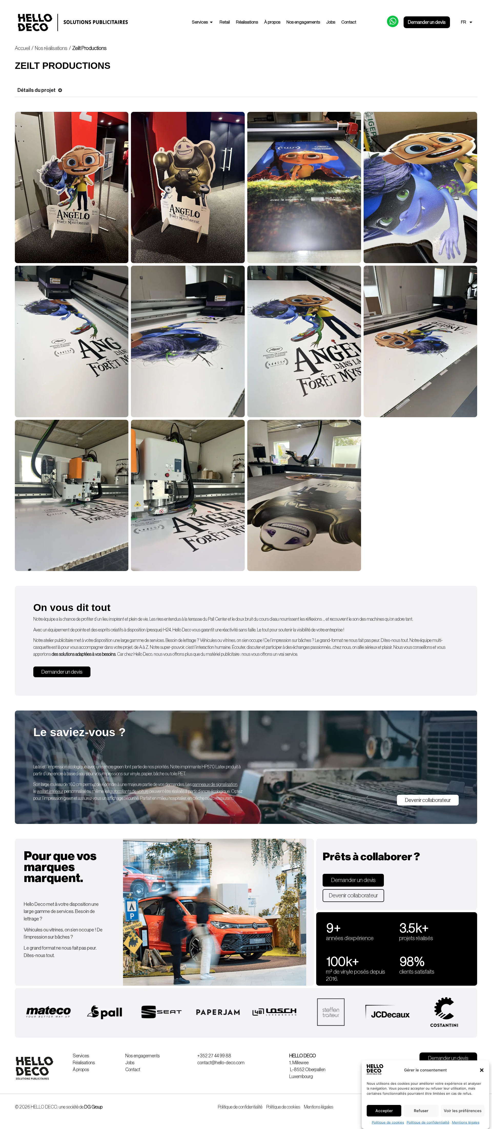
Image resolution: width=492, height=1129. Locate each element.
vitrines (229, 640)
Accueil (22, 48)
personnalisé (61, 791)
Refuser (421, 1110)
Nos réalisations (51, 48)
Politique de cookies (388, 1122)
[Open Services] (211, 22)
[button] (481, 1070)
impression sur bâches (292, 640)
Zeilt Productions (89, 48)
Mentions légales (465, 1122)
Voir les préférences (462, 1110)
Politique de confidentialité (428, 1122)
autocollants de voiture (129, 791)
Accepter (384, 1110)
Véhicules (208, 640)
